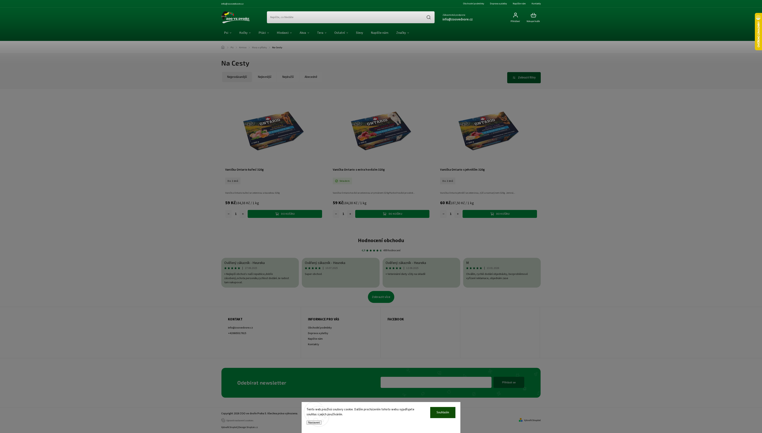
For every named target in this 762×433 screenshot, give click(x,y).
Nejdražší (288, 77)
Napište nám (519, 3)
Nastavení (314, 422)
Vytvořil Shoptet (532, 420)
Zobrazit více (381, 297)
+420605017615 (237, 333)
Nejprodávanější (237, 77)
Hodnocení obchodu (381, 240)
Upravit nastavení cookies (239, 420)
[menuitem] (227, 33)
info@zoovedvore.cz (240, 328)
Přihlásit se (509, 382)
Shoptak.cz (252, 427)
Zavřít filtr (524, 77)
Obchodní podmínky (473, 3)
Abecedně (311, 77)
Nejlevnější (264, 77)
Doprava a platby (498, 3)
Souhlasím (443, 412)
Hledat (428, 17)
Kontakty (536, 3)
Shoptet (233, 427)
